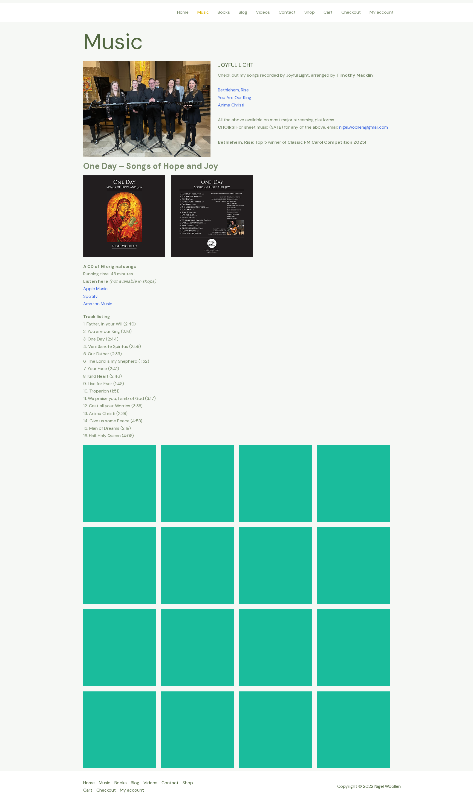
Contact (287, 12)
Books (224, 12)
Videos (263, 12)
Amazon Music (97, 304)
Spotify (90, 296)
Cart (328, 12)
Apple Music (95, 289)
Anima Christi (231, 105)
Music (203, 12)
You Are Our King (234, 97)
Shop (309, 12)
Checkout (351, 12)
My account (382, 12)
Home (183, 12)
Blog (243, 12)
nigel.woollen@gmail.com (363, 127)
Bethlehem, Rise (233, 90)
